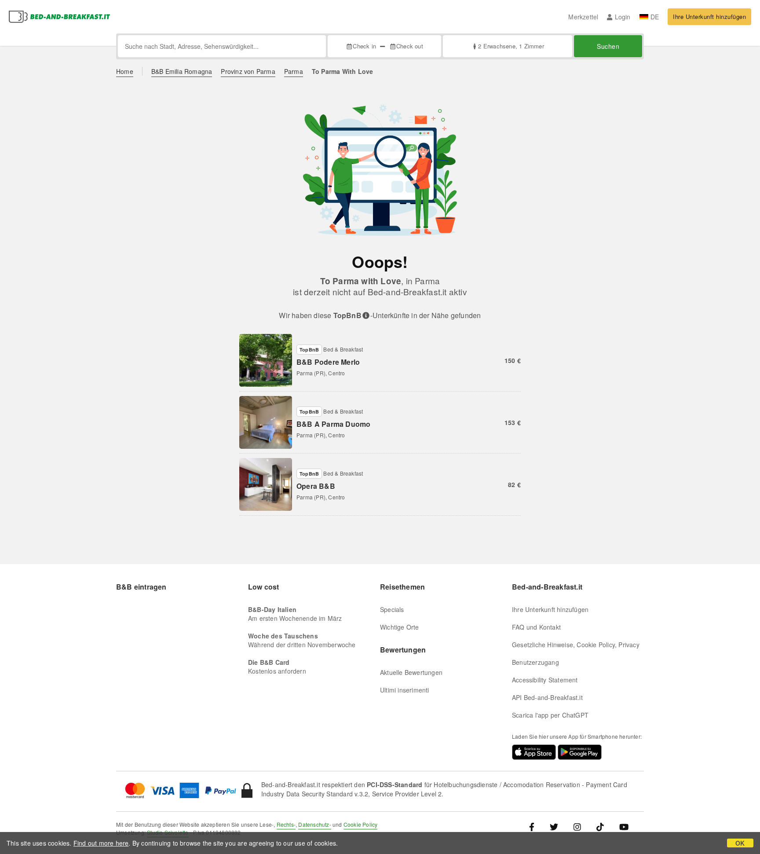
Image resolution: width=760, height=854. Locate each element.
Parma (293, 71)
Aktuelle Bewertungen (411, 672)
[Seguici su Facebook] (535, 826)
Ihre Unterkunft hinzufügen (709, 16)
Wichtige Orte (399, 627)
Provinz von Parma (248, 71)
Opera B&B (315, 486)
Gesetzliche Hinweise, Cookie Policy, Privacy (575, 644)
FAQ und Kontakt (536, 627)
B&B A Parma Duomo (333, 424)
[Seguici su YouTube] (624, 826)
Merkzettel (583, 16)
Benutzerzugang (535, 662)
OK (740, 843)
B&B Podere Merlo (328, 362)
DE (654, 16)
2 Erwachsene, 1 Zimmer (511, 46)
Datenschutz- (314, 824)
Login (622, 16)
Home (124, 71)
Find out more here (101, 843)
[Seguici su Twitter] (554, 826)
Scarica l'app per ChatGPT (550, 715)
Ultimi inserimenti (404, 689)
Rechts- (286, 824)
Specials (392, 609)
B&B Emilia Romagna (181, 71)
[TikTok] (600, 826)
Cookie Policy (360, 824)
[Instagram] (577, 826)
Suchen (608, 46)
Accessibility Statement (545, 679)
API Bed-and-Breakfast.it (547, 697)
